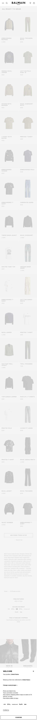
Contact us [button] (6, 710)
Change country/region (9, 685)
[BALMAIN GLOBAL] (18, 3)
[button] (7, 3)
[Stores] (30, 3)
